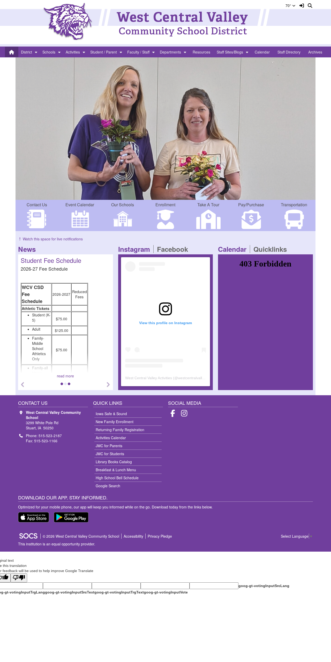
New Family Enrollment (114, 421)
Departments (170, 52)
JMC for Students (110, 453)
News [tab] (28, 249)
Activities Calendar (111, 437)
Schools (48, 52)
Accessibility (133, 536)
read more (54, 375)
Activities (73, 52)
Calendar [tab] (234, 249)
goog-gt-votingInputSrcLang (263, 586)
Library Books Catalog (114, 461)
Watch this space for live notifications (53, 238)
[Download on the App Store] (33, 517)
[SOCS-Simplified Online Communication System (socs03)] (28, 536)
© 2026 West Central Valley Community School (81, 536)
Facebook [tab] (174, 249)
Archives (315, 52)
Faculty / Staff (138, 52)
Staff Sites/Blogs (230, 52)
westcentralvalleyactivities (199, 378)
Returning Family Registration (120, 429)
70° (288, 5)
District (26, 52)
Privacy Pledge (160, 536)
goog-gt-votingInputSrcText (69, 592)
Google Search (108, 485)
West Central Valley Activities (148, 378)
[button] (36, 52)
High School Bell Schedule (117, 477)
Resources (201, 52)
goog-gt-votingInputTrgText (119, 592)
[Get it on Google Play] (71, 517)
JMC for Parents (109, 445)
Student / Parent (103, 52)
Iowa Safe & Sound (111, 413)
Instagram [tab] (135, 249)
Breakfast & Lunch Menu (116, 469)
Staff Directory (288, 52)
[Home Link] (11, 52)
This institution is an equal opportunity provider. (56, 543)
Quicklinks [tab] (271, 249)
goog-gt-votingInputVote (166, 592)
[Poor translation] (19, 577)
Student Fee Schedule (39, 260)
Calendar (262, 52)
